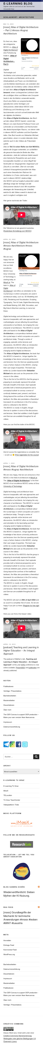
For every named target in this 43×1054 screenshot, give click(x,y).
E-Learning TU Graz (11, 786)
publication (33, 667)
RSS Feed (8, 907)
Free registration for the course (26, 455)
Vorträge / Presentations (12, 691)
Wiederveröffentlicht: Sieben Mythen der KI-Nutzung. (19, 893)
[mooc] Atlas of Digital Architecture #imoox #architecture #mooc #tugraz (20, 245)
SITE (23, 664)
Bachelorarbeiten (9, 695)
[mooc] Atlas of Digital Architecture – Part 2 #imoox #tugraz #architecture (20, 30)
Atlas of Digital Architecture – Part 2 (10, 59)
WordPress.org (9, 954)
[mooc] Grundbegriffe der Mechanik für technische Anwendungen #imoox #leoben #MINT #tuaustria (20, 917)
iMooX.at (6, 282)
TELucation (7, 795)
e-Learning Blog (18, 3)
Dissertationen (8, 705)
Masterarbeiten (9, 700)
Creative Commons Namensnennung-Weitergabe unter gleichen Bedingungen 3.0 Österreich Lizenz (19, 1038)
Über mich (7, 709)
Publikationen (8, 686)
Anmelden (7, 940)
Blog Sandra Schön (14, 887)
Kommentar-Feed (10, 949)
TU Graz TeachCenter (11, 800)
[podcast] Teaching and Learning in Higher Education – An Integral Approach (21, 650)
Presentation (20, 667)
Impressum (7, 722)
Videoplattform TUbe (11, 804)
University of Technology (12, 486)
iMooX (5, 790)
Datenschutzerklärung (11, 726)
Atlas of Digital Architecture (18, 480)
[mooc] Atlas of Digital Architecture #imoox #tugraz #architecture (20, 468)
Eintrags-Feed (8, 945)
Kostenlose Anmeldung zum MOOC (17, 231)
